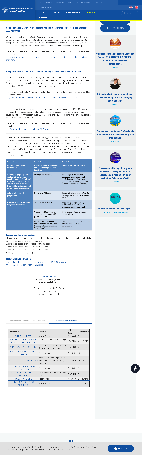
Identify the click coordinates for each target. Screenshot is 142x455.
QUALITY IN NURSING (23, 379)
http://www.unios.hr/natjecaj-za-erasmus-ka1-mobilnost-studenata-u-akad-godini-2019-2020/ (41, 97)
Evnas (70, 3)
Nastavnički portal (84, 3)
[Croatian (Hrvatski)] (131, 7)
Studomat (60, 3)
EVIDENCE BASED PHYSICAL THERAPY (23, 347)
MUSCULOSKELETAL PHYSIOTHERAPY (23, 360)
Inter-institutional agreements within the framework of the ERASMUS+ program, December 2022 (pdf (44, 262)
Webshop (99, 3)
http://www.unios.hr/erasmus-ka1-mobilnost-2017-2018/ (27, 129)
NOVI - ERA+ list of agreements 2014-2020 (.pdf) (24, 265)
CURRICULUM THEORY (23, 336)
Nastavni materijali (45, 7)
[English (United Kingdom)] (136, 7)
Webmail (49, 3)
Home (39, 3)
